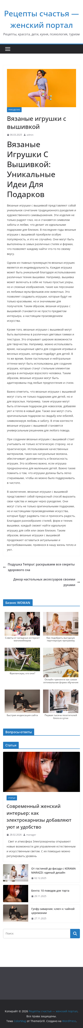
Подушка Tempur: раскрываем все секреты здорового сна (41, 567)
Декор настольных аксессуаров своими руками (44, 582)
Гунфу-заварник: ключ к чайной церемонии (53, 911)
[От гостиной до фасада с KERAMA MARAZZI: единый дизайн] (15, 873)
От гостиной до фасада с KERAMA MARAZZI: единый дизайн (53, 870)
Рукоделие (14, 109)
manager (31, 834)
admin (30, 134)
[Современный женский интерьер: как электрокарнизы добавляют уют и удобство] (41, 772)
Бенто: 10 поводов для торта (50, 890)
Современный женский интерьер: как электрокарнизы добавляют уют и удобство (39, 816)
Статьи (11, 798)
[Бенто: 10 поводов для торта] (15, 893)
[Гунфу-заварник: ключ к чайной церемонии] (15, 913)
